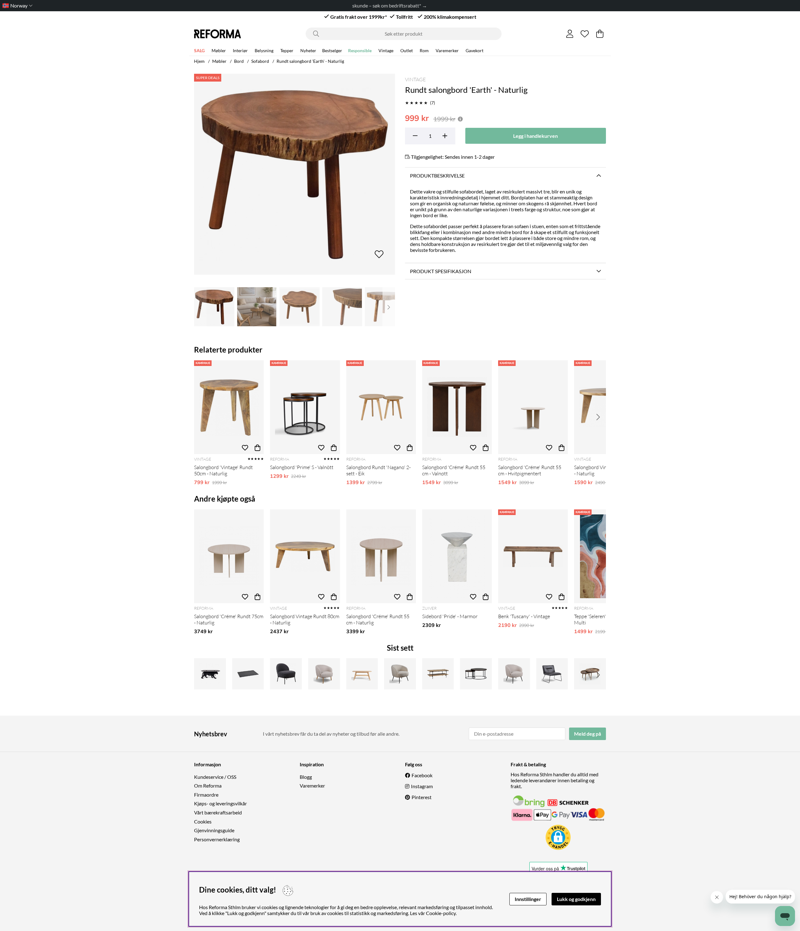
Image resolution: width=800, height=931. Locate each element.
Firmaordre (206, 795)
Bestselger (332, 50)
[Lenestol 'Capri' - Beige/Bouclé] (514, 673)
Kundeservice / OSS (215, 777)
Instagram (422, 786)
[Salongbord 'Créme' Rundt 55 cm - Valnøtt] (457, 407)
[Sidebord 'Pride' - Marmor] (457, 556)
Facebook (422, 775)
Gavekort (474, 50)
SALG (199, 50)
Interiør (240, 50)
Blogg (306, 777)
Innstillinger (528, 899)
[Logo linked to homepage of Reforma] (217, 33)
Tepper (286, 50)
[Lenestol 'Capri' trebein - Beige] (324, 673)
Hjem (199, 61)
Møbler (219, 50)
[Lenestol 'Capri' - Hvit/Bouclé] (400, 673)
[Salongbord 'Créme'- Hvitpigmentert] (362, 673)
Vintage (385, 50)
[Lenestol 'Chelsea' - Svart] (552, 673)
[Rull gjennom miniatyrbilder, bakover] (200, 307)
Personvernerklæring (217, 839)
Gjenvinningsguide (214, 830)
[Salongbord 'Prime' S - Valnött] (305, 407)
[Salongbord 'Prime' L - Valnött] (476, 673)
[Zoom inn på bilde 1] (294, 174)
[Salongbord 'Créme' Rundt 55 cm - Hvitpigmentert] (533, 407)
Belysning (264, 50)
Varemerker (447, 50)
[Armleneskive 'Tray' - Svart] (248, 673)
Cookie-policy (441, 913)
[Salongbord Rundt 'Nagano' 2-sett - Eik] (381, 407)
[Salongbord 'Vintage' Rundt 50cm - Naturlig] (229, 407)
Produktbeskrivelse (437, 175)
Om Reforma (208, 785)
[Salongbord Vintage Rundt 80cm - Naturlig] (305, 556)
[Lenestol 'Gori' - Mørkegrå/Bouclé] (286, 673)
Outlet (406, 50)
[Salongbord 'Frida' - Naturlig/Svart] (438, 673)
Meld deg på (587, 734)
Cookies (203, 821)
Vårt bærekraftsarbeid (218, 812)
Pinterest (422, 797)
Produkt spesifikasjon (440, 271)
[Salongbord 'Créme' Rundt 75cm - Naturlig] (229, 556)
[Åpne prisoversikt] (460, 119)
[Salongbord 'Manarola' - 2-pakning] (590, 673)
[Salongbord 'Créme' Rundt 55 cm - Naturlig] (381, 556)
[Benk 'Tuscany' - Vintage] (533, 556)
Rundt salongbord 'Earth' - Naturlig (310, 61)
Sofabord (260, 61)
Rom (424, 50)
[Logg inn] (570, 33)
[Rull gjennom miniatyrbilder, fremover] (388, 307)
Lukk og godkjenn (576, 899)
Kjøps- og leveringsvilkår (220, 803)
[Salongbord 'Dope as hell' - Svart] (210, 673)
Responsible (360, 50)
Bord (239, 61)
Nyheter (308, 50)
